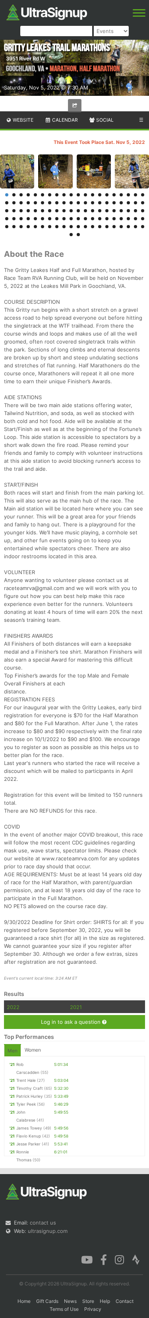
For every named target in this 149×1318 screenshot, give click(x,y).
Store (88, 1301)
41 (6, 210)
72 (85, 218)
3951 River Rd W (25, 58)
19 (135, 194)
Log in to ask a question (71, 1022)
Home (24, 1301)
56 (114, 210)
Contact (125, 1301)
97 (121, 226)
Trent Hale (26, 1080)
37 (121, 202)
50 (71, 210)
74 (99, 218)
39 (135, 202)
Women (33, 1050)
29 (64, 202)
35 (106, 202)
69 (64, 218)
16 (114, 194)
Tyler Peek (26, 1104)
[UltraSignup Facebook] (103, 1259)
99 (135, 226)
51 (78, 210)
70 (71, 218)
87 (49, 226)
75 (106, 218)
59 (135, 210)
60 (142, 210)
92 (85, 226)
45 (35, 210)
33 (92, 202)
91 (78, 226)
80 (142, 218)
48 (56, 210)
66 (42, 218)
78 (128, 218)
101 (71, 234)
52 (85, 210)
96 (114, 226)
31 (78, 202)
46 (42, 210)
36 (114, 202)
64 (28, 218)
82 (13, 226)
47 (49, 210)
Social (104, 120)
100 (142, 226)
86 (42, 226)
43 (21, 210)
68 (56, 218)
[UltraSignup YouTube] (87, 1259)
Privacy (92, 1309)
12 (85, 194)
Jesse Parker (28, 1143)
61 (6, 218)
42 (13, 210)
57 (121, 210)
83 (21, 226)
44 (28, 210)
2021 (76, 1007)
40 (142, 202)
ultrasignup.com (48, 1231)
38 (128, 202)
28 (56, 202)
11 (78, 194)
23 (21, 202)
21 (6, 202)
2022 (13, 1007)
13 (92, 194)
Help (105, 1301)
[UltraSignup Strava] (136, 1259)
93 (92, 226)
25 (35, 202)
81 (6, 226)
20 (142, 194)
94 (99, 226)
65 (35, 218)
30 (71, 202)
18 (128, 194)
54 (99, 210)
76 (114, 218)
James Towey (29, 1128)
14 (99, 194)
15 (106, 194)
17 (121, 194)
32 (85, 202)
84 (28, 226)
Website (22, 120)
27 (49, 202)
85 (35, 226)
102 (78, 234)
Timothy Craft (29, 1088)
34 (99, 202)
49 (64, 210)
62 (13, 218)
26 (42, 202)
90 (71, 226)
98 (128, 226)
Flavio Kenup (28, 1136)
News (70, 1301)
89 (64, 226)
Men (12, 1051)
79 (135, 218)
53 (92, 210)
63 (21, 218)
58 (128, 210)
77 (121, 218)
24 (28, 202)
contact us (43, 1222)
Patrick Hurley (29, 1096)
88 (56, 226)
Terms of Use (64, 1309)
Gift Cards (47, 1301)
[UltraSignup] (46, 11)
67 (49, 218)
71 (78, 218)
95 (106, 226)
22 (13, 202)
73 (92, 218)
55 (106, 210)
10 (71, 194)
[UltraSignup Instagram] (119, 1259)
